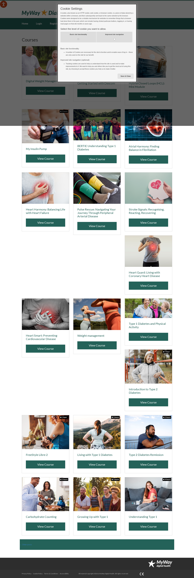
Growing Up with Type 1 (92, 517)
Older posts (26, 544)
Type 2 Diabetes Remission (146, 455)
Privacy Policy (26, 574)
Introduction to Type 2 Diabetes (143, 391)
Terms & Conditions (51, 574)
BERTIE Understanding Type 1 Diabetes (96, 147)
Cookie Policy (37, 574)
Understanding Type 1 (143, 517)
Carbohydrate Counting (41, 517)
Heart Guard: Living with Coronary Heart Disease (144, 274)
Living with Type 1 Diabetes (94, 455)
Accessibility (64, 574)
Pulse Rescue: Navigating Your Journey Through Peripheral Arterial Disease (96, 213)
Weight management (90, 335)
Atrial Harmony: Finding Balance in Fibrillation (144, 148)
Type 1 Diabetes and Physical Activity (147, 325)
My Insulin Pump (36, 149)
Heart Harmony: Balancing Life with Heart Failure (45, 211)
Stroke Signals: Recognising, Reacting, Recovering (146, 211)
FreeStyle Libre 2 (37, 455)
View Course (45, 158)
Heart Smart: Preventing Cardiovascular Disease (41, 337)
